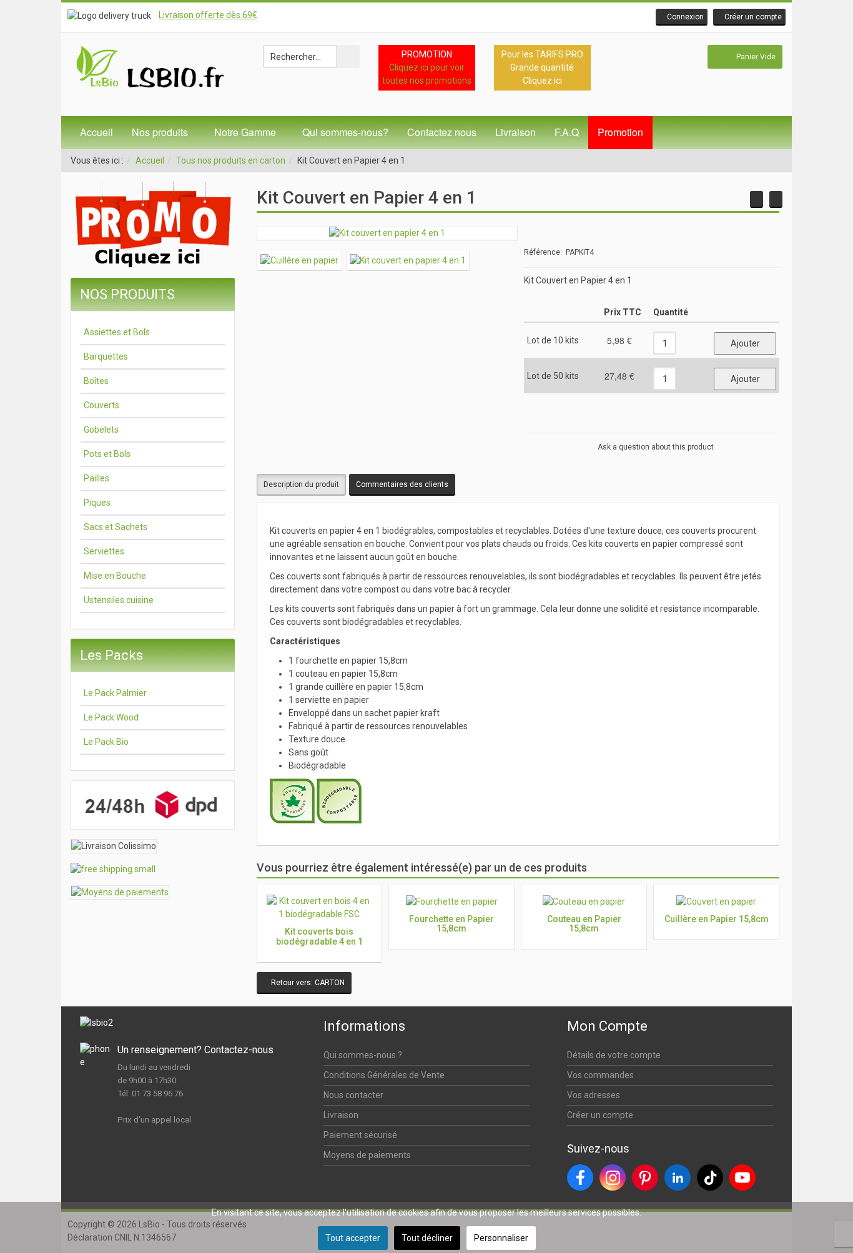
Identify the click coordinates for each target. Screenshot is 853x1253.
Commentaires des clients (402, 484)
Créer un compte (600, 1115)
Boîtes (96, 381)
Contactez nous (441, 132)
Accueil (96, 132)
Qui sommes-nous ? (362, 1055)
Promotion (620, 132)
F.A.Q (567, 132)
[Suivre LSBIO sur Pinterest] (645, 1177)
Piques (97, 503)
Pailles (96, 478)
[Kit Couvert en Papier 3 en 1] (756, 199)
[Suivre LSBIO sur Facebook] (580, 1177)
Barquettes (106, 356)
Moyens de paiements (367, 1155)
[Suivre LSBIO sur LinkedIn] (677, 1177)
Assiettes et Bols (117, 332)
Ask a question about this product (656, 447)
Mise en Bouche (115, 576)
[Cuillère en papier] (299, 260)
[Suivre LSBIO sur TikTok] (710, 1177)
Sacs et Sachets (115, 527)
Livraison (515, 132)
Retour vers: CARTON (307, 982)
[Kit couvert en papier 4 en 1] (387, 233)
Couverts (101, 405)
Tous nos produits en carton (230, 160)
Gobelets (101, 430)
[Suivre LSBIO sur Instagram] (612, 1177)
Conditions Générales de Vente (384, 1075)
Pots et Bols (107, 454)
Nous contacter (353, 1095)
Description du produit (301, 484)
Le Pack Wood (111, 717)
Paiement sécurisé (360, 1135)
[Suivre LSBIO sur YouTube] (742, 1177)
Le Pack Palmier (115, 693)
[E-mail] (766, 421)
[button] (682, 17)
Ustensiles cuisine (119, 600)
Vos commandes (600, 1075)
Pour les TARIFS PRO (542, 54)
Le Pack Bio (106, 742)
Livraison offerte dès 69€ (208, 15)
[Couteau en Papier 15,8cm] (775, 199)
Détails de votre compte (614, 1055)
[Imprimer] (750, 421)
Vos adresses (593, 1095)
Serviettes (104, 551)
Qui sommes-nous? (345, 132)
